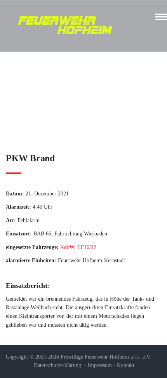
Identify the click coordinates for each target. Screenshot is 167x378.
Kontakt (125, 365)
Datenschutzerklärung (57, 365)
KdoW (67, 247)
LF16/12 (86, 247)
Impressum (100, 365)
